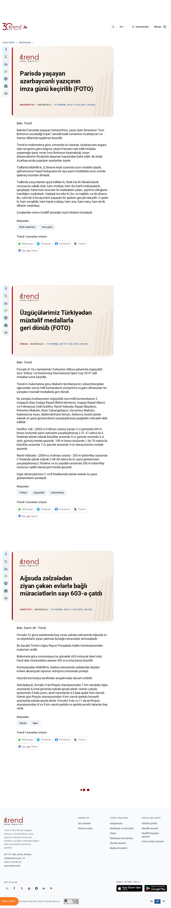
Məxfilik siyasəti (150, 828)
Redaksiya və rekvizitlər (122, 828)
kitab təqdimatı (27, 227)
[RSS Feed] (51, 888)
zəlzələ (22, 723)
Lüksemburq (57, 492)
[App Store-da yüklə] (129, 888)
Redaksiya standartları (121, 838)
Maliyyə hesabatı (118, 848)
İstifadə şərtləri (149, 823)
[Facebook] (14, 888)
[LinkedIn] (44, 888)
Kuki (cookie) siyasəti (152, 841)
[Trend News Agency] (13, 821)
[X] (22, 888)
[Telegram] (36, 888)
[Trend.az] (15, 26)
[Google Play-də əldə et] (155, 888)
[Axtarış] (113, 26)
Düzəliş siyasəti (118, 843)
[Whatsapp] (7, 888)
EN (151, 901)
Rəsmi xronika (85, 828)
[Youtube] (29, 888)
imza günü (47, 227)
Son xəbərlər (84, 823)
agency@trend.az (12, 865)
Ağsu (35, 723)
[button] (6, 49)
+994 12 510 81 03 (12, 862)
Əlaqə (113, 833)
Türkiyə (23, 492)
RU (163, 901)
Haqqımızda (116, 823)
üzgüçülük (38, 492)
